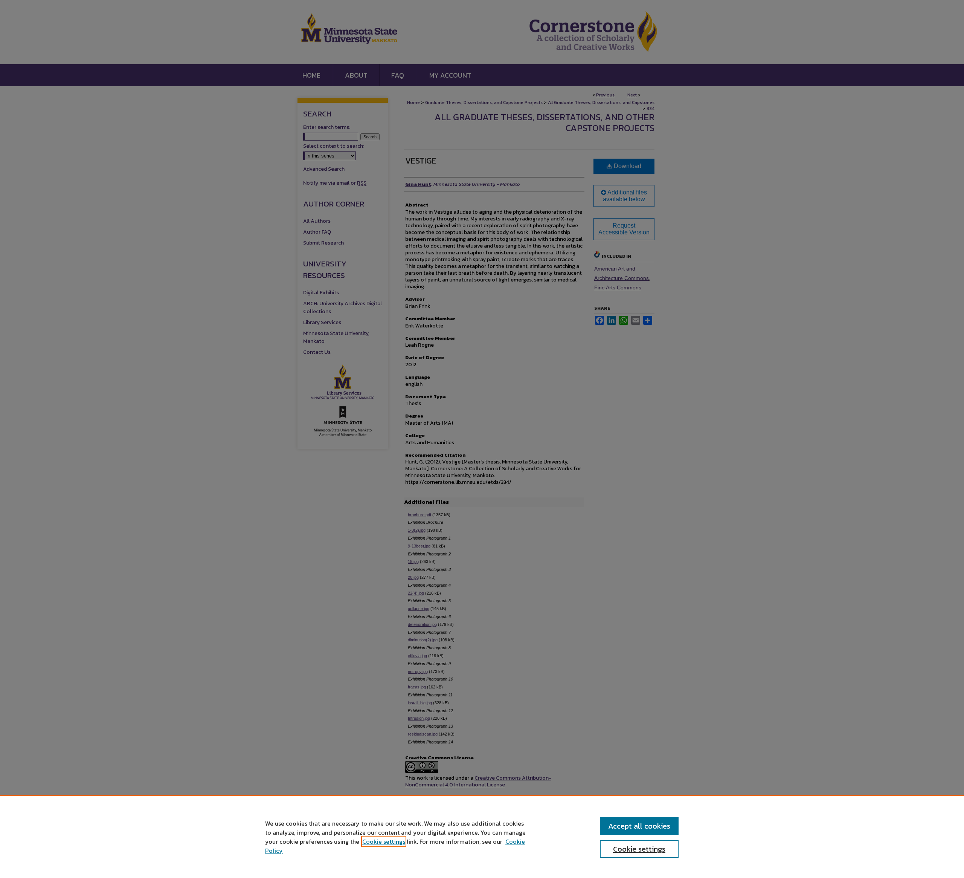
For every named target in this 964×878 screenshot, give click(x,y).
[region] (482, 836)
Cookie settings (383, 841)
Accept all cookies (639, 826)
